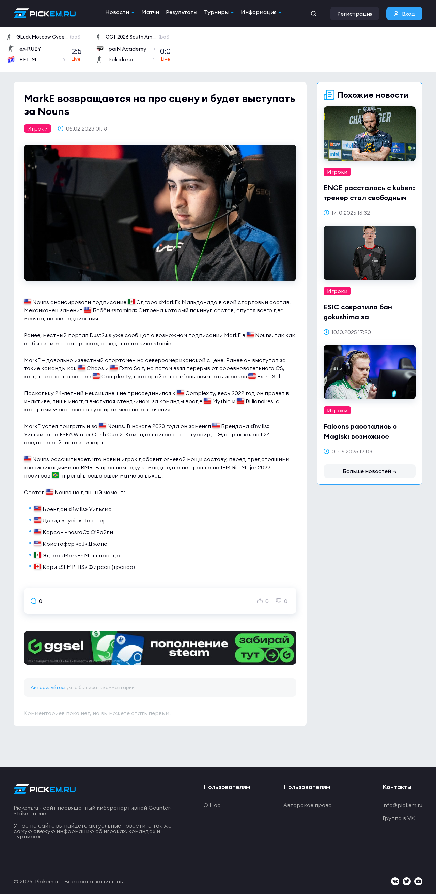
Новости (117, 12)
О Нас (212, 805)
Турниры (216, 12)
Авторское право (307, 805)
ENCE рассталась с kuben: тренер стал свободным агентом (369, 197)
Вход (408, 13)
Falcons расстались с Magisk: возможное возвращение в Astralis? (365, 436)
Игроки (37, 128)
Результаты (181, 12)
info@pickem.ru (402, 805)
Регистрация (354, 13)
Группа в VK (399, 818)
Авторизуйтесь (49, 687)
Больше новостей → (370, 471)
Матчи (150, 12)
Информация (258, 12)
